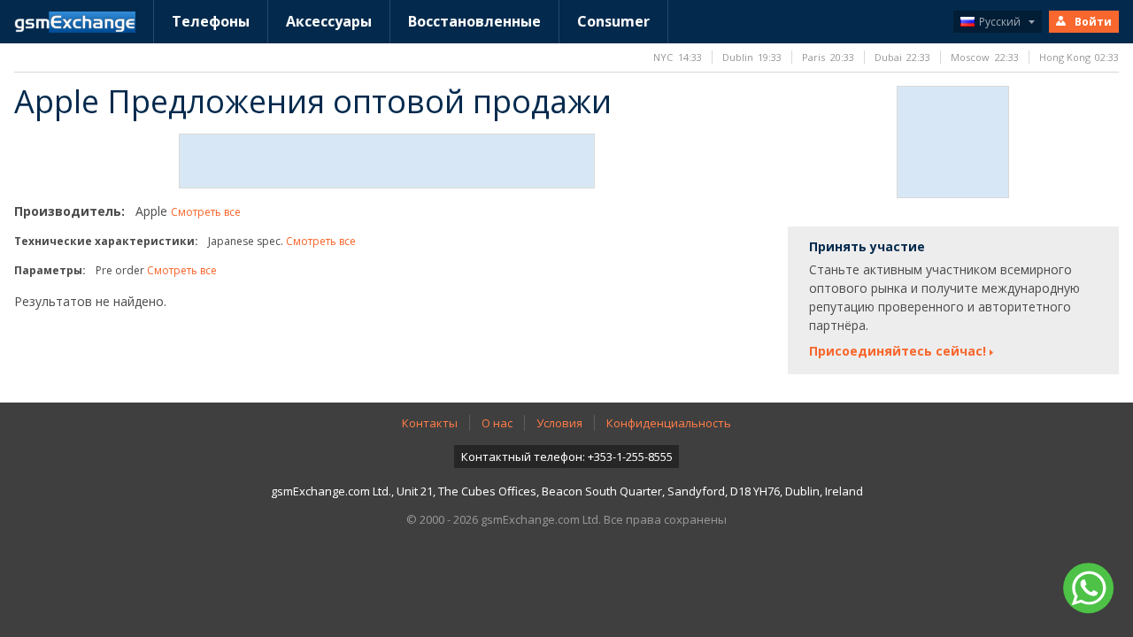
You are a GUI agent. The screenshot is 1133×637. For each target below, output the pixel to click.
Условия (559, 423)
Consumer (613, 21)
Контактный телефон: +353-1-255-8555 (567, 456)
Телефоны (211, 21)
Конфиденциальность (668, 423)
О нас (497, 423)
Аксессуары (329, 21)
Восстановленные (474, 21)
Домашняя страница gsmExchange (74, 22)
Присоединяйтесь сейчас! (897, 350)
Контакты (430, 423)
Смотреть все (206, 211)
